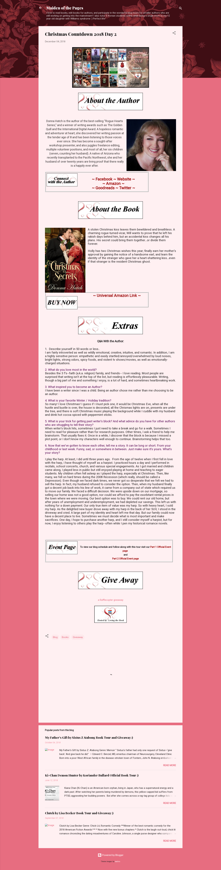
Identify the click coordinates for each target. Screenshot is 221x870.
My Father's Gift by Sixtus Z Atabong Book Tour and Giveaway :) (89, 738)
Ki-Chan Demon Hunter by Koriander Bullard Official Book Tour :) (91, 775)
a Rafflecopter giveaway (110, 599)
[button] (174, 33)
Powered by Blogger (112, 855)
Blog (55, 637)
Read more (169, 765)
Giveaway (78, 637)
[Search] (180, 9)
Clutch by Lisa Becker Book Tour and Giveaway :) (79, 813)
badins (117, 861)
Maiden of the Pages (64, 7)
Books (65, 637)
